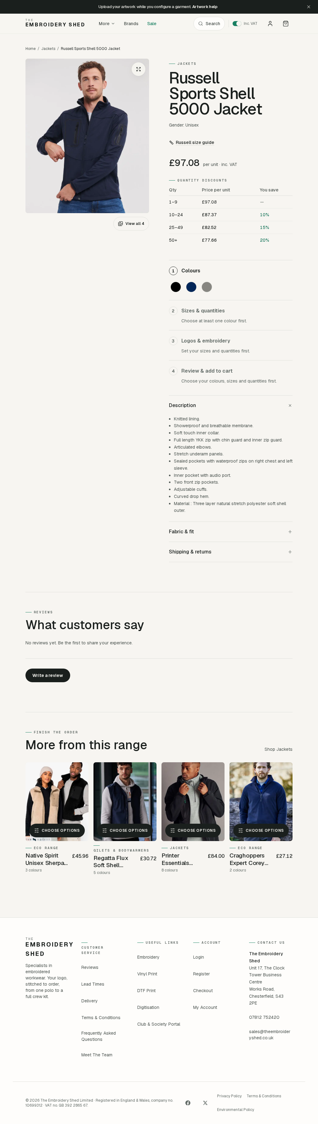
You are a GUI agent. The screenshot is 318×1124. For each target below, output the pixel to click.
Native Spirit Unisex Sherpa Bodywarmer (44, 859)
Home (30, 48)
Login (198, 957)
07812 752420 (264, 1017)
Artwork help (204, 6)
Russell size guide (195, 142)
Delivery (89, 1001)
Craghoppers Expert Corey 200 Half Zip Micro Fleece (247, 859)
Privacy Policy (229, 1096)
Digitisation (148, 1007)
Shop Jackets (279, 749)
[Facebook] (188, 1103)
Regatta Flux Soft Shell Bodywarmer (111, 861)
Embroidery (148, 957)
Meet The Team (96, 1055)
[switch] (247, 23)
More (104, 23)
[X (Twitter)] (205, 1103)
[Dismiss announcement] (309, 7)
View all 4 (134, 223)
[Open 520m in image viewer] (87, 136)
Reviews (89, 967)
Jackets (48, 48)
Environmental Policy (235, 1109)
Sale (152, 23)
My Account (205, 1007)
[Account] (270, 23)
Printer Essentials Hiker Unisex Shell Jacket (178, 859)
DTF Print (146, 990)
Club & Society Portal (158, 1024)
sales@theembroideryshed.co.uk (269, 1035)
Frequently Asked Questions (98, 1036)
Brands (131, 23)
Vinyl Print (147, 974)
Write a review (47, 675)
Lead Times (92, 984)
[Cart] (286, 23)
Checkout (203, 990)
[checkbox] (176, 287)
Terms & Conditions (100, 1017)
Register (201, 974)
